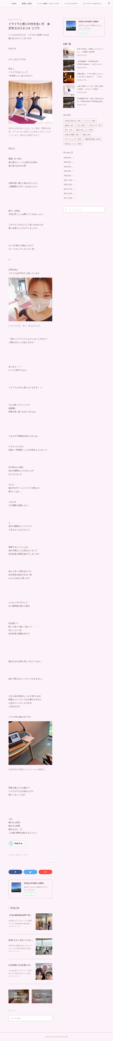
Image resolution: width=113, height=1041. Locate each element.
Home (14, 3)
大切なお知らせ (72, 120)
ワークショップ (73, 139)
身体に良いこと (84, 130)
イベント (89, 120)
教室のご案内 (27, 3)
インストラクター (71, 3)
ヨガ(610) (12, 855)
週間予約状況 (92, 139)
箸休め (69, 125)
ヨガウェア (95, 125)
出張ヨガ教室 (72, 134)
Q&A (86, 134)
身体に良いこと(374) (21, 855)
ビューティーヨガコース (92, 3)
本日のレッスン (73, 143)
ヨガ (81, 125)
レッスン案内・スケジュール (48, 3)
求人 (68, 130)
